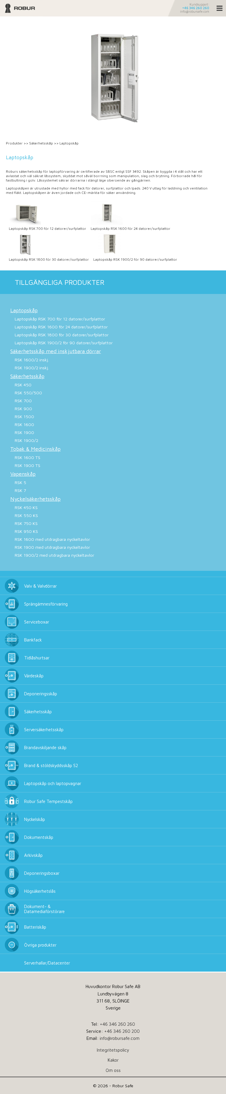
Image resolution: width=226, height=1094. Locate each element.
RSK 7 (20, 490)
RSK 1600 (24, 424)
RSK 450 (23, 384)
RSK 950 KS (26, 531)
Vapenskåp (23, 474)
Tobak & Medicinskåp (35, 449)
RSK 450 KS (26, 507)
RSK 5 (20, 482)
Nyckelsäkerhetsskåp (35, 499)
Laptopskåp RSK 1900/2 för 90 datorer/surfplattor (135, 259)
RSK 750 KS (26, 523)
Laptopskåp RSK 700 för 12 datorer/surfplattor (47, 228)
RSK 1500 (24, 416)
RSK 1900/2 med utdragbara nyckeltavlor (54, 555)
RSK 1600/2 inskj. (32, 359)
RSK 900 (23, 408)
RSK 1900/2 (26, 440)
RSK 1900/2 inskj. (32, 367)
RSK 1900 (24, 432)
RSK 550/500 (28, 392)
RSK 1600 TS (27, 457)
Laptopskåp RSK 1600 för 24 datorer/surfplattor (130, 228)
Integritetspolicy (113, 1050)
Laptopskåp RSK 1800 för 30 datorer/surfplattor (49, 259)
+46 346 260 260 (195, 8)
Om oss (113, 1070)
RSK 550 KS (26, 515)
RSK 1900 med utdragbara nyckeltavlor (52, 547)
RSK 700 (23, 400)
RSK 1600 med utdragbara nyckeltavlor (52, 539)
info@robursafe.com (194, 11)
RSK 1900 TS (27, 465)
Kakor (113, 1060)
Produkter (14, 143)
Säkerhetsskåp (41, 143)
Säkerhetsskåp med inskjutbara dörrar (55, 351)
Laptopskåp (24, 310)
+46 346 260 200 (122, 1031)
